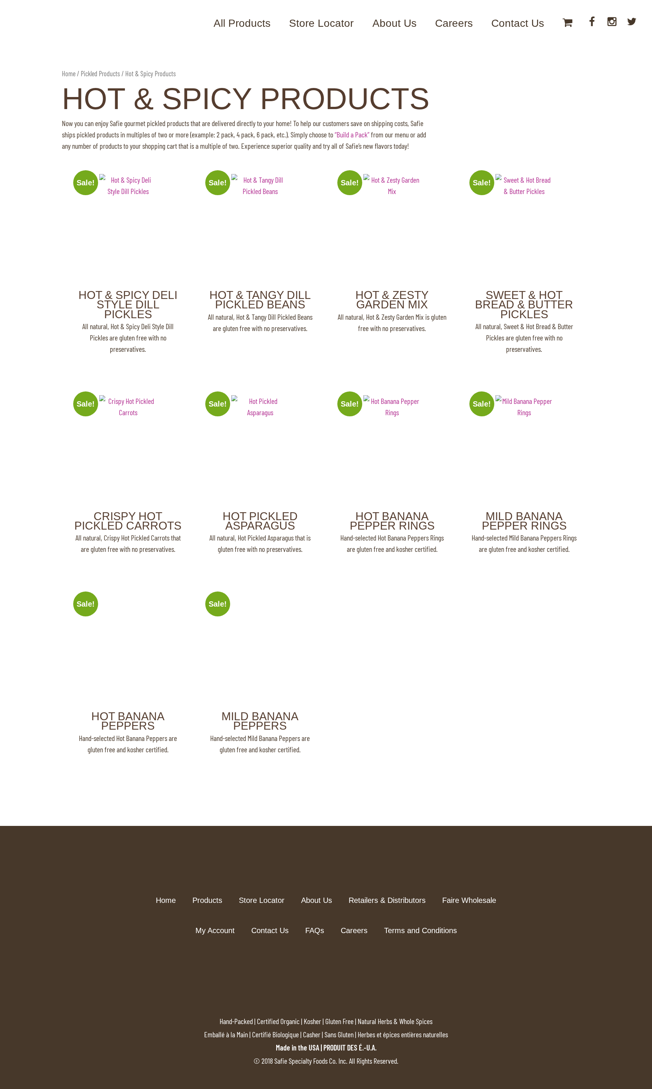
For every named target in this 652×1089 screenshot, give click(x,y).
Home (68, 73)
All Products (242, 23)
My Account (215, 930)
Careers (454, 23)
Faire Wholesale (469, 900)
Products (207, 900)
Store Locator (321, 23)
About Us (394, 23)
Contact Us (517, 23)
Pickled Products (100, 73)
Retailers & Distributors (387, 900)
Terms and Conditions (420, 930)
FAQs (314, 930)
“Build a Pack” (352, 134)
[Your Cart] (567, 23)
